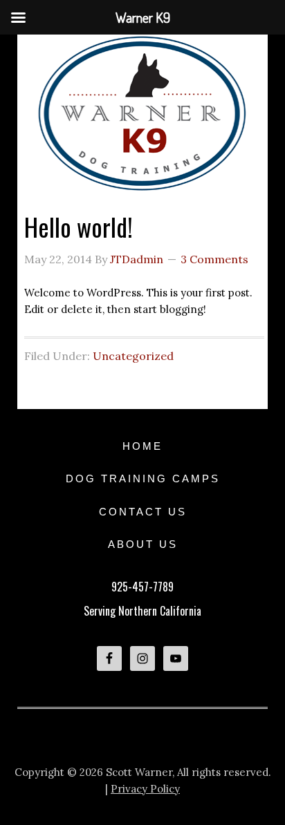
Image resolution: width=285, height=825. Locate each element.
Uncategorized (133, 356)
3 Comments (214, 259)
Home (142, 446)
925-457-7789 (142, 586)
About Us (143, 544)
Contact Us (143, 512)
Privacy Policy (145, 788)
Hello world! (78, 226)
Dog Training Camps (143, 478)
